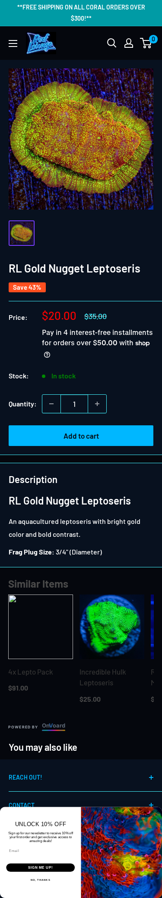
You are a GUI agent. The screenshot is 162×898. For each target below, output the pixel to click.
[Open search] (112, 43)
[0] (146, 43)
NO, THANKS (41, 880)
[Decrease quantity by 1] (51, 404)
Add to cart (81, 435)
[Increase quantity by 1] (97, 404)
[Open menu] (13, 43)
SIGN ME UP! (40, 867)
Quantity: (23, 403)
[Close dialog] (157, 811)
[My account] (128, 43)
